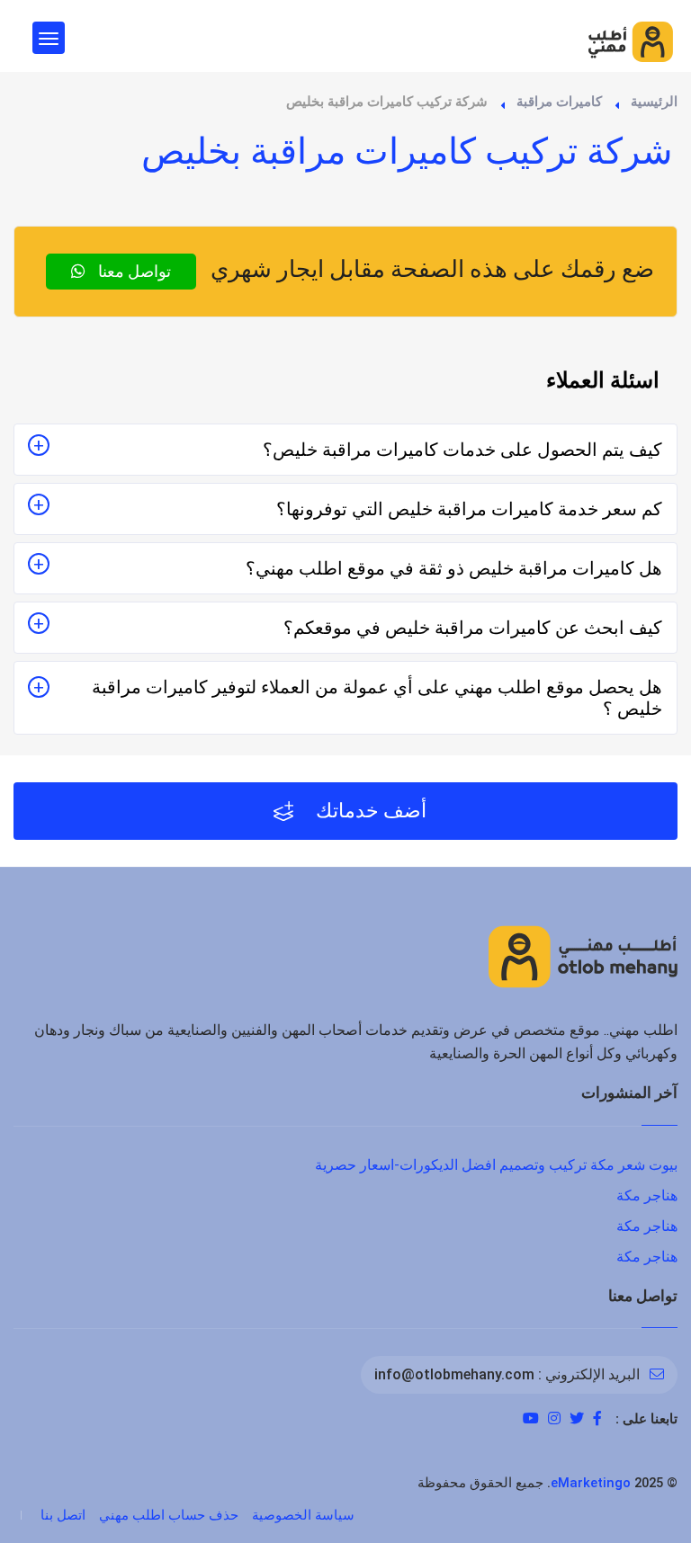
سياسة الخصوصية (303, 1515)
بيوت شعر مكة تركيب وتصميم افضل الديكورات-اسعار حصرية (496, 1164)
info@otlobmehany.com (454, 1374)
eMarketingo (591, 1483)
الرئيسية (654, 102)
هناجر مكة (647, 1195)
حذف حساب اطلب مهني (168, 1515)
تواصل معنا (132, 271)
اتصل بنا (62, 1515)
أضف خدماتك (368, 810)
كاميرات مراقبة (559, 102)
